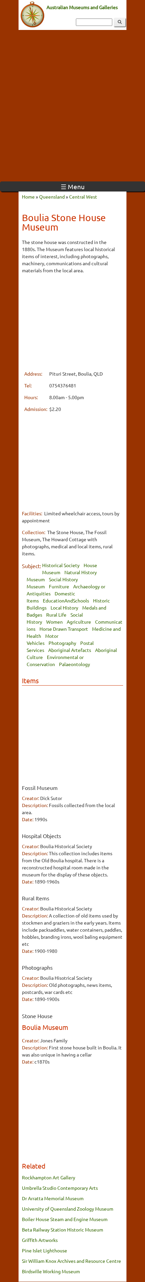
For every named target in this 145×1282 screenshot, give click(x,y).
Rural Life (56, 615)
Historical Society (61, 565)
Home (28, 197)
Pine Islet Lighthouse (44, 1250)
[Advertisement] (72, 105)
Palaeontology (74, 664)
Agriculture (79, 622)
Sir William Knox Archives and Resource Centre (71, 1261)
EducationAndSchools (66, 600)
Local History (64, 607)
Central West (83, 197)
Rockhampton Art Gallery (48, 1177)
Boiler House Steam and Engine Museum (65, 1219)
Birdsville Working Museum (51, 1271)
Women (54, 622)
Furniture (59, 586)
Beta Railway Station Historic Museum (62, 1229)
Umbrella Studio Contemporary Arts (60, 1188)
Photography (62, 643)
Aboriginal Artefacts (69, 650)
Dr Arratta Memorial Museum (53, 1198)
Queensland (52, 197)
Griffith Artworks (40, 1240)
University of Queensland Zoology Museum (67, 1209)
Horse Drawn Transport (63, 629)
